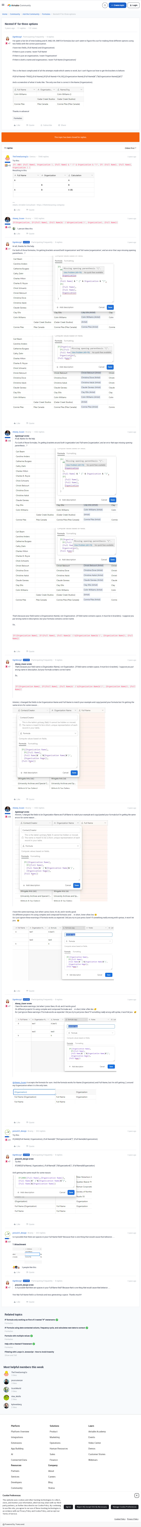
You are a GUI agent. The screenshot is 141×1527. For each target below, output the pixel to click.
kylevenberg (16, 1404)
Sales (52, 1454)
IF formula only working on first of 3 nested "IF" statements (30, 1319)
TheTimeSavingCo (20, 156)
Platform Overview (20, 1431)
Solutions (54, 1425)
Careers (51, 1476)
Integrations (17, 1437)
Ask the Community (31, 14)
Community (15, 14)
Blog (50, 1482)
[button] (3, 5)
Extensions (16, 1442)
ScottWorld (16, 1388)
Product (54, 1431)
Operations (55, 1442)
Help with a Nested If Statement (18, 1343)
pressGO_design (20, 1131)
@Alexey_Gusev (19, 1082)
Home (4, 14)
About (51, 1470)
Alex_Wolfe (16, 1396)
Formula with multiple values (17, 1335)
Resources (16, 1465)
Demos (91, 1448)
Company (53, 1465)
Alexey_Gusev (18, 218)
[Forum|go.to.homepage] (19, 5)
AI (12, 1454)
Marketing (55, 1437)
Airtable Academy (97, 1431)
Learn (91, 1425)
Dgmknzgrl (17, 36)
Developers (16, 1482)
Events (91, 1437)
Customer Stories (96, 1454)
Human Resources (59, 1448)
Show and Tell (11, 1355)
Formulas (46, 14)
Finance (54, 1459)
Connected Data (19, 1459)
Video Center (94, 1442)
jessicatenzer (17, 1380)
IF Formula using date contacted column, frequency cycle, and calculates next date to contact (45, 1327)
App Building (17, 1448)
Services (15, 1476)
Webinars (92, 1459)
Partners (15, 1470)
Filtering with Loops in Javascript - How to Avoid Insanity (29, 1351)
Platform (15, 1425)
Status (51, 1488)
